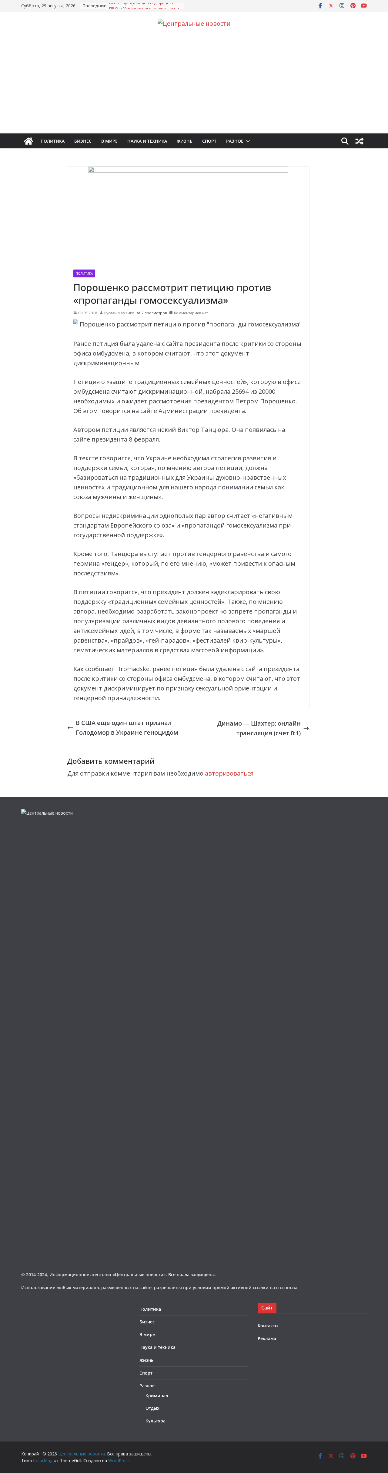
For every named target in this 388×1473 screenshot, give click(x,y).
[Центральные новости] (28, 141)
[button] (246, 141)
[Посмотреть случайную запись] (359, 141)
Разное (234, 141)
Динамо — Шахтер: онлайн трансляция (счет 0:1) (259, 728)
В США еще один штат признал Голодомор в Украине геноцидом (127, 727)
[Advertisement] (194, 87)
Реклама (267, 1338)
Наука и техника (147, 141)
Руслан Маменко (119, 313)
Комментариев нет (191, 313)
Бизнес (83, 141)
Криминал (157, 1396)
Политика (53, 141)
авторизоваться (229, 773)
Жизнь (184, 141)
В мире (109, 141)
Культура (156, 1421)
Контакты (268, 1326)
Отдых (152, 1408)
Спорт (209, 141)
